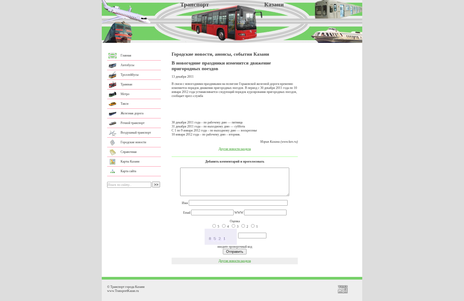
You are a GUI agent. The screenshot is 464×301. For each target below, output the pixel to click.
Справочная (129, 152)
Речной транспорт (132, 123)
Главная (126, 55)
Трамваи (126, 84)
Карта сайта (128, 171)
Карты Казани (130, 161)
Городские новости (133, 142)
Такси (124, 104)
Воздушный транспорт (136, 132)
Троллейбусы (130, 75)
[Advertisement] (235, 109)
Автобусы (127, 65)
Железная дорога (132, 113)
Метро (125, 94)
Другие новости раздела (235, 149)
